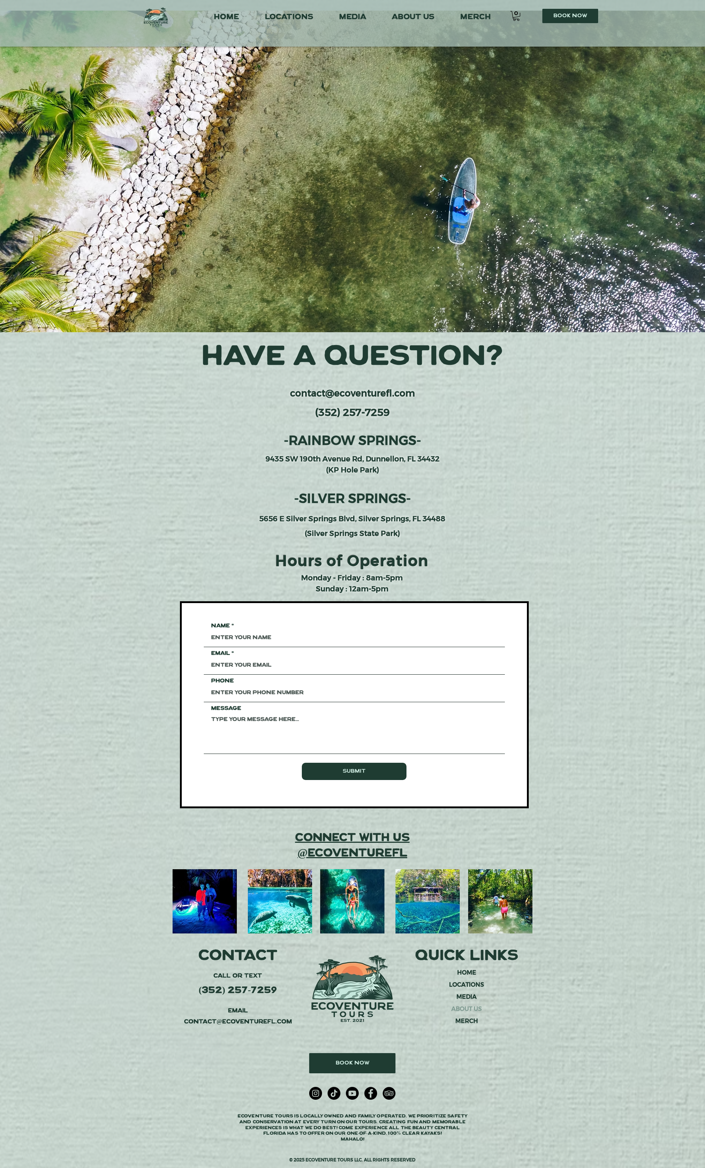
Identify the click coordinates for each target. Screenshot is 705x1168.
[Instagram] (315, 1093)
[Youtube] (352, 1093)
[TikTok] (334, 1093)
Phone (222, 680)
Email (220, 653)
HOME (466, 972)
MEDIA (466, 996)
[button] (516, 16)
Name (220, 625)
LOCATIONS (466, 984)
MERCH (466, 1021)
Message (226, 708)
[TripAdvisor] (389, 1093)
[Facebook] (370, 1093)
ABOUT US (466, 1008)
